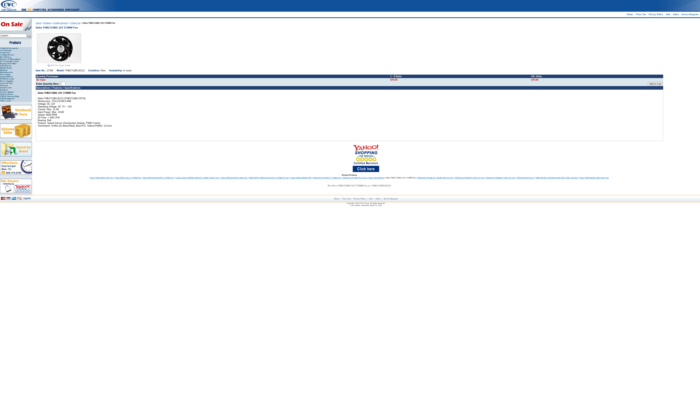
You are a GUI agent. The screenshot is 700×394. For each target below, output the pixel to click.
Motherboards (6, 72)
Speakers (4, 90)
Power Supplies (6, 81)
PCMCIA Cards (7, 79)
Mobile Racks (6, 68)
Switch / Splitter (7, 92)
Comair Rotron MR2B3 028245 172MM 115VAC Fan (197, 178)
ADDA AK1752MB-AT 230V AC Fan (500, 178)
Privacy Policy (360, 199)
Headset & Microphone (10, 59)
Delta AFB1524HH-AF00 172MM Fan (158, 178)
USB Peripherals (7, 98)
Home (38, 23)
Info (371, 199)
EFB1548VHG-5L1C (525, 178)
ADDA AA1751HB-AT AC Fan (355, 178)
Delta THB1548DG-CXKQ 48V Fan (594, 178)
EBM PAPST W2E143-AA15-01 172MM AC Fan (269, 178)
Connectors (5, 52)
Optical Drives (6, 77)
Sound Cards (5, 87)
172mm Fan (75, 23)
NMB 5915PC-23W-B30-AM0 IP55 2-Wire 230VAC (557, 178)
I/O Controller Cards (9, 61)
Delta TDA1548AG (376, 178)
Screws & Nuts (6, 83)
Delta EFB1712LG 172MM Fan (128, 178)
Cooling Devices (7, 55)
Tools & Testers (6, 94)
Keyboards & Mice (8, 63)
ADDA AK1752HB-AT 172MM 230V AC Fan (435, 178)
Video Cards (5, 101)
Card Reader (5, 50)
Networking (5, 74)
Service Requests (391, 199)
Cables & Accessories (9, 48)
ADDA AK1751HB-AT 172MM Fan (327, 178)
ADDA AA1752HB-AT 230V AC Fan (469, 178)
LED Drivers (5, 66)
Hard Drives (5, 57)
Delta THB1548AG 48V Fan (101, 178)
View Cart (346, 199)
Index (378, 199)
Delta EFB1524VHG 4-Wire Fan (234, 178)
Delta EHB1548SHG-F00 (301, 178)
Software (4, 85)
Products (47, 23)
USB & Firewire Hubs (9, 96)
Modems (3, 70)
